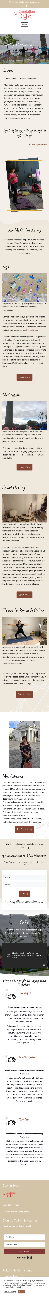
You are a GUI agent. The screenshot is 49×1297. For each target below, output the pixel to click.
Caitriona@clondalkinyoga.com (16, 1212)
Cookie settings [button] (10, 1292)
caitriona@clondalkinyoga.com (25, 2)
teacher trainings (29, 330)
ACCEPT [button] (21, 1292)
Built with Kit (24, 1257)
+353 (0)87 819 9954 (11, 1205)
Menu (24, 25)
